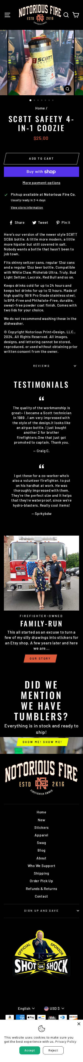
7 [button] (53, 101)
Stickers (41, 827)
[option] (41, 62)
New (41, 820)
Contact (41, 896)
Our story (40, 658)
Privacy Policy (66, 1041)
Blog (41, 850)
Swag (41, 843)
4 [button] (42, 101)
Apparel (41, 835)
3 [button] (38, 101)
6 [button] (49, 101)
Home (40, 108)
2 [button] (35, 101)
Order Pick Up (41, 881)
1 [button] (31, 100)
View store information (27, 207)
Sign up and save (41, 910)
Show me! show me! (42, 741)
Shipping (41, 873)
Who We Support (42, 866)
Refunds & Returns (41, 889)
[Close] (79, 1024)
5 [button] (46, 101)
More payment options (41, 183)
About (41, 858)
